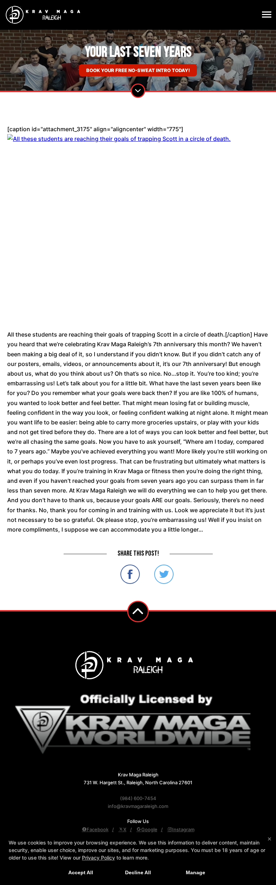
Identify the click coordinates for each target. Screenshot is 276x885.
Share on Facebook (130, 574)
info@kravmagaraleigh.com (138, 806)
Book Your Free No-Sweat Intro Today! (138, 70)
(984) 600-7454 (138, 798)
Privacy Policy (98, 858)
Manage (195, 872)
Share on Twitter (164, 574)
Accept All (80, 872)
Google (149, 829)
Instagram (183, 829)
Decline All (138, 872)
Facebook (98, 829)
